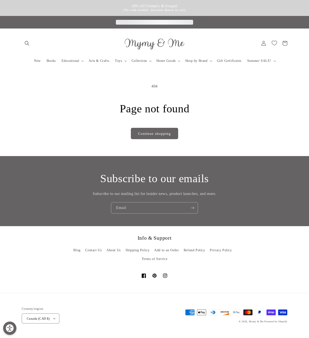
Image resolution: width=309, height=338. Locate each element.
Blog (76, 250)
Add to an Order (166, 250)
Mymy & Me (256, 321)
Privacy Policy (221, 250)
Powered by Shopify (275, 321)
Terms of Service (155, 259)
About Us (113, 250)
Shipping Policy (138, 250)
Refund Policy (194, 250)
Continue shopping (154, 134)
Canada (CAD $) (38, 318)
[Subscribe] (192, 208)
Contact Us (93, 250)
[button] (27, 43)
